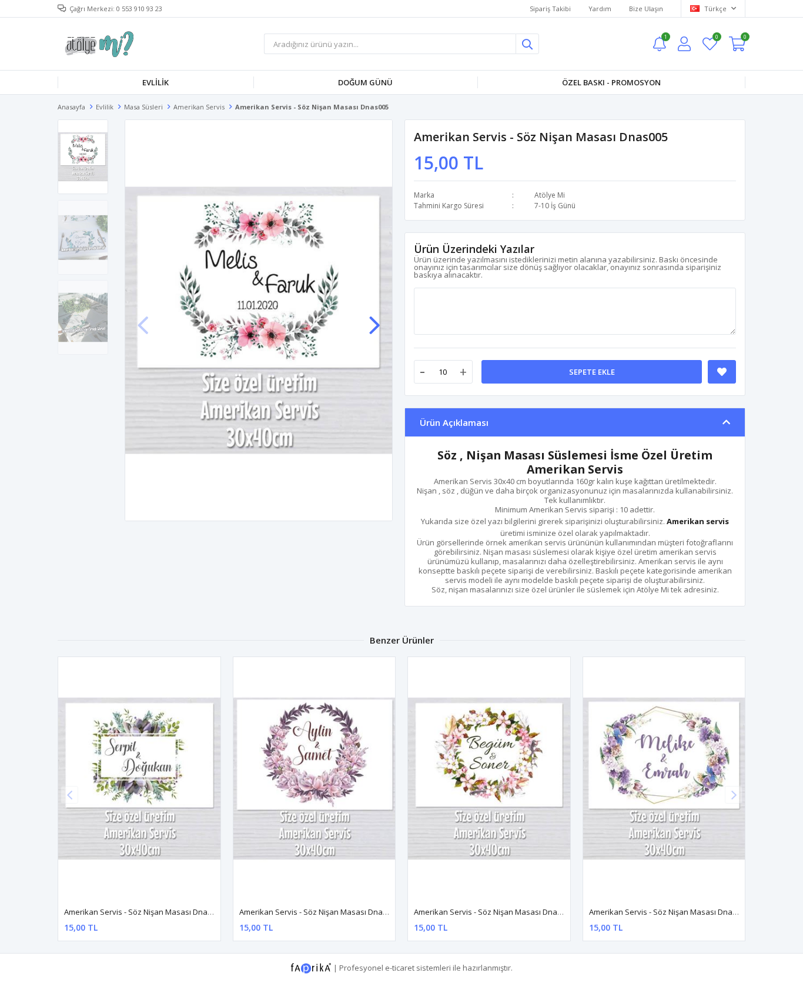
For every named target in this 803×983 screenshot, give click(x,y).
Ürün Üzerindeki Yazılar (474, 249)
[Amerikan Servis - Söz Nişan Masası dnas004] (489, 778)
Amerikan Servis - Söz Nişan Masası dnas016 (669, 912)
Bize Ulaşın (646, 8)
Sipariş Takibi (550, 8)
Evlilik (155, 82)
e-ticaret (399, 967)
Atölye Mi (549, 195)
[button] (374, 319)
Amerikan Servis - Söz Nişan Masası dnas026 (319, 912)
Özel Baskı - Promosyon (611, 82)
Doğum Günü (365, 82)
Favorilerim (716, 38)
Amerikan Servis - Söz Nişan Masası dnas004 (494, 912)
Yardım (599, 8)
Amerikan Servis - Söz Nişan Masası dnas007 (144, 912)
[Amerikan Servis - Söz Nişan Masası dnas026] (314, 778)
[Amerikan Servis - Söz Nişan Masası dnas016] (664, 778)
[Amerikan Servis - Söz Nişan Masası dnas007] (139, 778)
